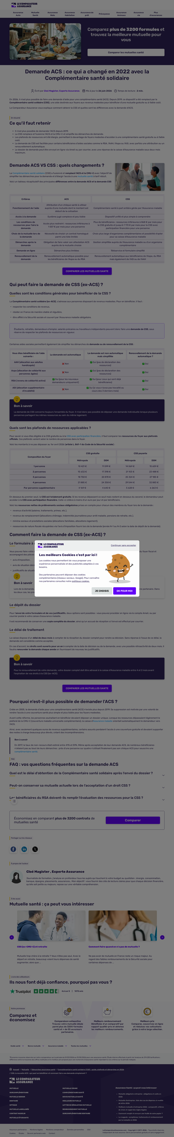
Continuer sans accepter (121, 546)
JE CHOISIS (102, 590)
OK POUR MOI (125, 590)
